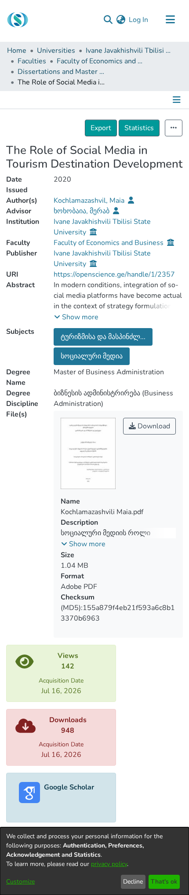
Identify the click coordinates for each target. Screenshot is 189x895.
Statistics (139, 128)
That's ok (164, 881)
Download (153, 426)
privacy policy (109, 864)
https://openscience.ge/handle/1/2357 (114, 274)
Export (101, 128)
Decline (133, 881)
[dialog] (94, 861)
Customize (20, 881)
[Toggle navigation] (170, 19)
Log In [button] (139, 20)
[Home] (18, 20)
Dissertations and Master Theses (61, 72)
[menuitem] (120, 20)
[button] (76, 317)
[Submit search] (107, 20)
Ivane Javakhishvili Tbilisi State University (130, 50)
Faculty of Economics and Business (101, 61)
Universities (56, 50)
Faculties (32, 61)
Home (16, 50)
